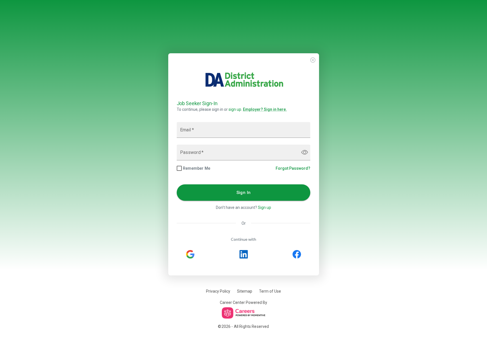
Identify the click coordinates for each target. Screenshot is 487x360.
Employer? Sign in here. (265, 109)
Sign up (264, 207)
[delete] (313, 60)
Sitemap (244, 291)
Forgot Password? (293, 168)
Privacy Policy (218, 291)
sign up (235, 109)
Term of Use (270, 291)
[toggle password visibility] (304, 152)
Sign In (243, 192)
